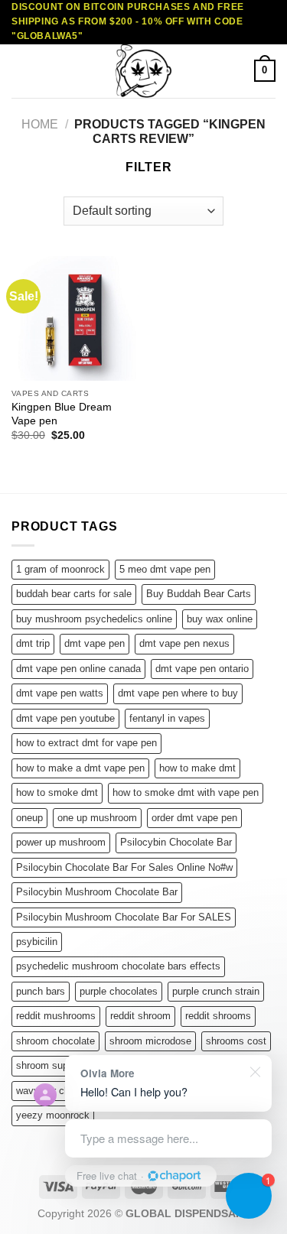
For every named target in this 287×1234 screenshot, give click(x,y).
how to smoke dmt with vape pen (186, 792)
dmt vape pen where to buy (178, 693)
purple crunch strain (215, 991)
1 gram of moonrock (60, 569)
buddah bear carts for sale (74, 593)
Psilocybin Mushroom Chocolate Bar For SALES (123, 917)
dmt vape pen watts (59, 693)
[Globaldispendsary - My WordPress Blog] (143, 71)
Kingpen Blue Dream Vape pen (61, 414)
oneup (29, 817)
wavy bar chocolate (59, 1090)
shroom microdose (150, 1041)
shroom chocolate (55, 1041)
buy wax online (220, 619)
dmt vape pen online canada (78, 668)
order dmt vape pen (194, 817)
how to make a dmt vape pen (80, 768)
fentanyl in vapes (167, 718)
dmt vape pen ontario (202, 668)
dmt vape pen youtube (65, 718)
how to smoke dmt (57, 792)
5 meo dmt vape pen (164, 569)
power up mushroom (61, 842)
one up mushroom (97, 817)
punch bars (40, 991)
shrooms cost (236, 1041)
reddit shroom (140, 1015)
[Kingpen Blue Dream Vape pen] (73, 318)
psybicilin (36, 941)
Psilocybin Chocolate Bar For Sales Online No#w (124, 867)
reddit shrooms (218, 1015)
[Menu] (20, 70)
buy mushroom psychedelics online (94, 619)
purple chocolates (119, 991)
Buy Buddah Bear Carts (198, 593)
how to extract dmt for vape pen (86, 743)
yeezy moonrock (53, 1115)
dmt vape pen (94, 643)
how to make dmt (197, 768)
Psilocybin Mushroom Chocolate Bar (97, 892)
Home (39, 124)
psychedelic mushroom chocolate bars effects (118, 966)
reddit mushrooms (56, 1015)
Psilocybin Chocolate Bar (176, 842)
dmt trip (33, 643)
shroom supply (48, 1065)
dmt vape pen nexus (184, 643)
